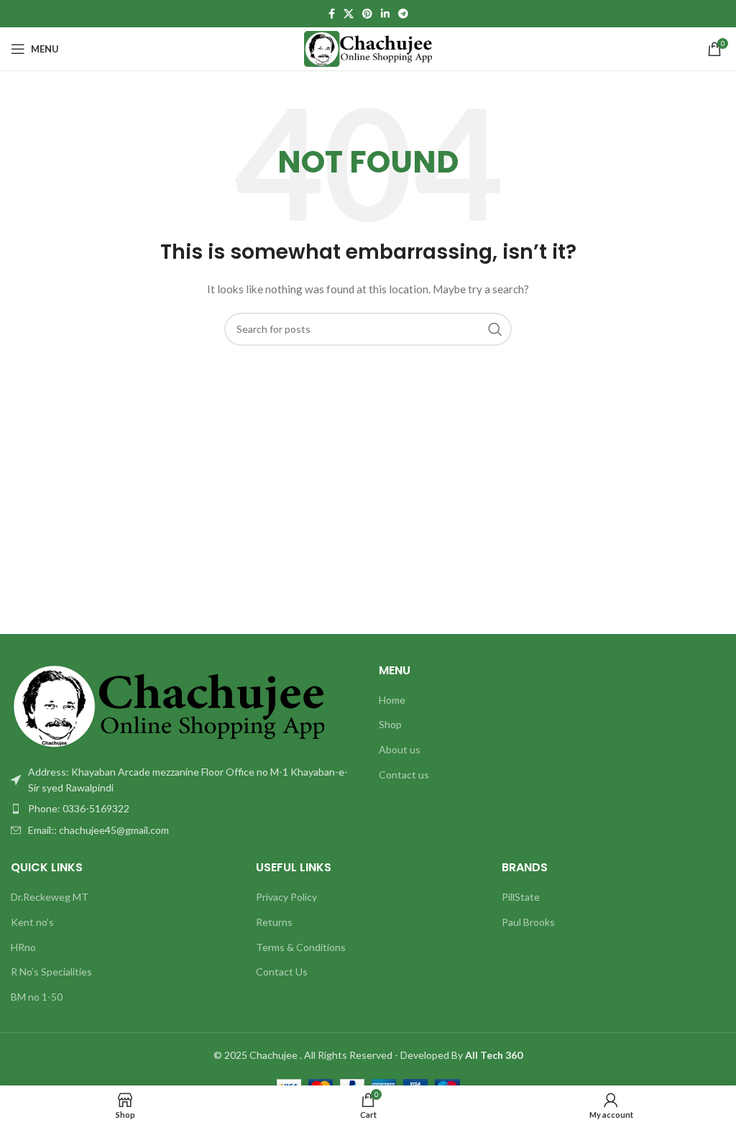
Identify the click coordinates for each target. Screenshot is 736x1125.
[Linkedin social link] (385, 14)
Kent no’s (32, 922)
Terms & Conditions (301, 947)
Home (392, 700)
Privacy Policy (286, 897)
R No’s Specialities (51, 971)
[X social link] (348, 14)
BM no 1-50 (37, 997)
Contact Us (282, 971)
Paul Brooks (528, 922)
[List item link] (184, 809)
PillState (521, 897)
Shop (390, 724)
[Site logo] (368, 48)
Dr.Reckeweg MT (49, 897)
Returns (274, 922)
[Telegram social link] (403, 14)
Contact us (404, 774)
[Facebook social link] (331, 14)
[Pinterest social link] (367, 14)
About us (399, 749)
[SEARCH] (495, 329)
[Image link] (167, 705)
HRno (23, 947)
